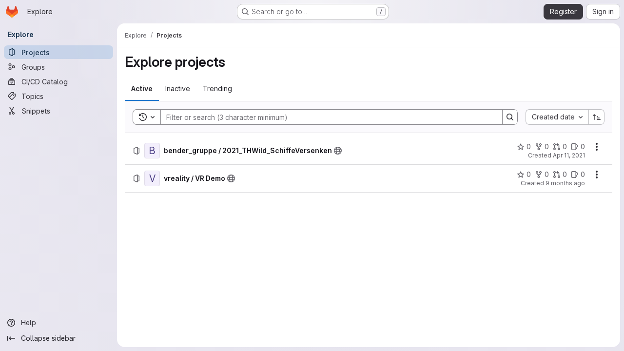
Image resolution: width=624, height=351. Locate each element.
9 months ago (565, 183)
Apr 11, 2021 (569, 155)
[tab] (142, 89)
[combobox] (557, 117)
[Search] (510, 117)
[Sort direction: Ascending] (596, 117)
